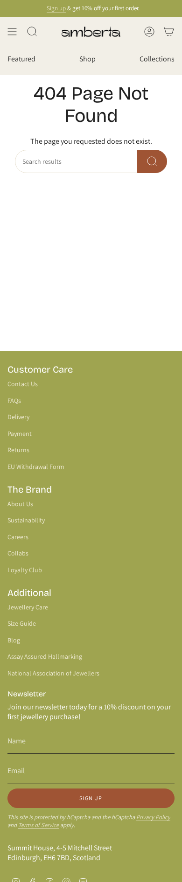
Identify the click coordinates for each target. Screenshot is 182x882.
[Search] (152, 161)
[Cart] (169, 31)
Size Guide (21, 623)
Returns (18, 450)
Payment (19, 433)
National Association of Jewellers (53, 673)
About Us (20, 504)
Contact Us (22, 384)
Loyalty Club (24, 570)
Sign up (53, 8)
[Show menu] (12, 31)
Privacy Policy (153, 817)
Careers (17, 537)
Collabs (17, 553)
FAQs (14, 400)
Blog (13, 640)
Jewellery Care (27, 607)
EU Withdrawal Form (35, 466)
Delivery (18, 417)
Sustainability (26, 520)
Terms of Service (38, 825)
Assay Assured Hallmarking (44, 656)
